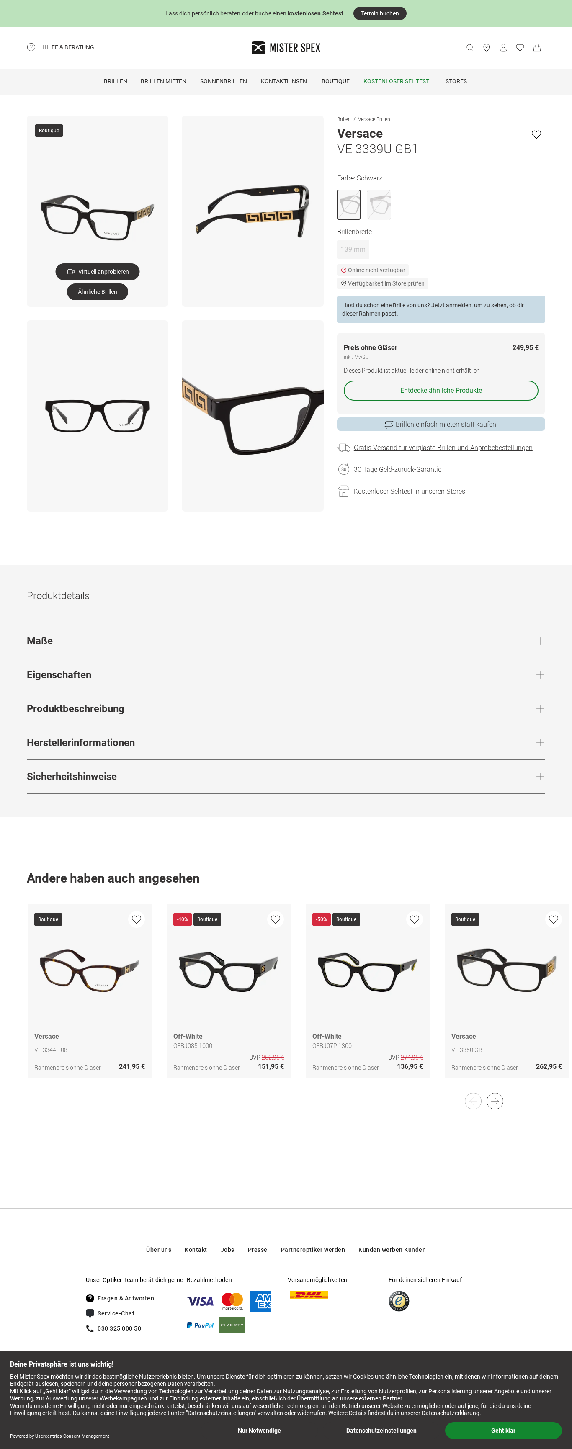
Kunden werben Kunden (392, 1249)
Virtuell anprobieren (103, 271)
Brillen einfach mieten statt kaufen (446, 424)
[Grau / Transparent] (379, 205)
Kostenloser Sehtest (396, 81)
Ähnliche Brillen (97, 291)
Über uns (158, 1249)
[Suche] (469, 48)
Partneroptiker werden (313, 1249)
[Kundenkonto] (503, 47)
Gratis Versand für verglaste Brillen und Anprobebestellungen (443, 447)
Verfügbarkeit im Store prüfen (386, 283)
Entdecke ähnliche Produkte (441, 390)
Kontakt (196, 1249)
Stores (456, 81)
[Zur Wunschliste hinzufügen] (536, 134)
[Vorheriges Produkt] (473, 1101)
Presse (258, 1249)
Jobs (227, 1249)
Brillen (115, 81)
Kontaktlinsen (284, 81)
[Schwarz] (349, 205)
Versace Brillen (374, 119)
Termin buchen (380, 13)
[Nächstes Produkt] (495, 1101)
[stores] (486, 47)
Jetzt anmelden (451, 305)
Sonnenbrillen (223, 81)
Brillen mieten (163, 81)
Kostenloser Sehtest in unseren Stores (409, 491)
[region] (286, 1000)
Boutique (336, 81)
